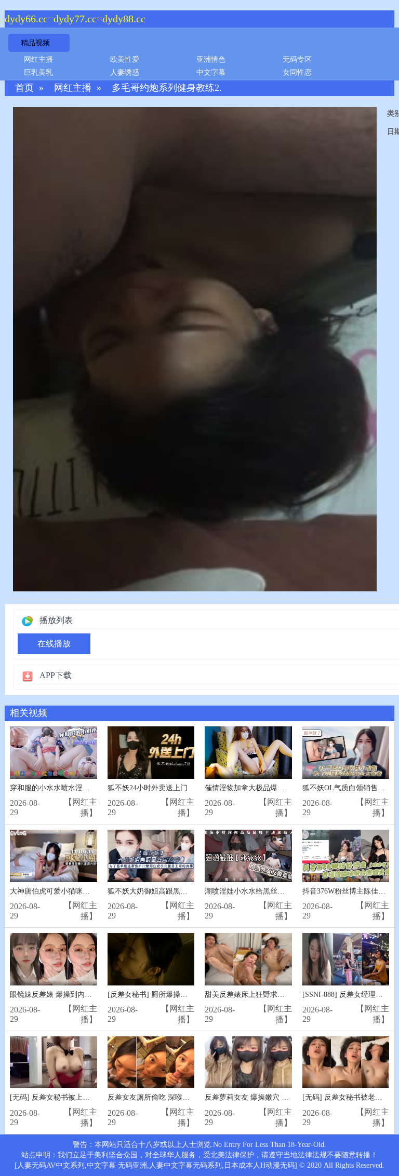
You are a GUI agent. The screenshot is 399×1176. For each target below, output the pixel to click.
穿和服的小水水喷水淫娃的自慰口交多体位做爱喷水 (93, 788)
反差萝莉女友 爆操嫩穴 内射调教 (258, 1097)
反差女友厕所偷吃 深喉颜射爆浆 (159, 1097)
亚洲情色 (210, 59)
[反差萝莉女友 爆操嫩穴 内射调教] (248, 1062)
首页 (24, 88)
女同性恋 (297, 72)
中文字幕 (210, 72)
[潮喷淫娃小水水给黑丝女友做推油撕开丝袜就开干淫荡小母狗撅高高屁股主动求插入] (248, 856)
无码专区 (297, 59)
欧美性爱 (124, 59)
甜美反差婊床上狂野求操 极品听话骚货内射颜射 (282, 994)
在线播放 (54, 643)
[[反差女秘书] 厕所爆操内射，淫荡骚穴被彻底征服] (151, 959)
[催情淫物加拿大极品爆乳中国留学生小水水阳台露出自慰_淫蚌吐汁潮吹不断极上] (248, 752)
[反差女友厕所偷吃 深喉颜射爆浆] (151, 1062)
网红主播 (38, 59)
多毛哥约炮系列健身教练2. (167, 88)
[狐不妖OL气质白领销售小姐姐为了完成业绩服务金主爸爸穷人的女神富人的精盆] (346, 752)
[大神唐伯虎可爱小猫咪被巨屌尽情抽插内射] (53, 856)
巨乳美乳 (38, 72)
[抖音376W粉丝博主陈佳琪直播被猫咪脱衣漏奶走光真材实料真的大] (346, 856)
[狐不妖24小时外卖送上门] (151, 752)
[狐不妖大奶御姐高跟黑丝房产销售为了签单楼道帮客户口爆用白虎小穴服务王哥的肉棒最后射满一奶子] (151, 856)
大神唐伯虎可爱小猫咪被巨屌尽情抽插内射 (79, 891)
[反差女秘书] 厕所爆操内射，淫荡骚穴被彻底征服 (188, 994)
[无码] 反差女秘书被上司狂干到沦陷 (68, 1097)
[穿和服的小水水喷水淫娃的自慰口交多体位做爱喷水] (53, 752)
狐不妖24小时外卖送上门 (148, 788)
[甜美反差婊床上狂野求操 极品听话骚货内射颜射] (248, 959)
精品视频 (35, 43)
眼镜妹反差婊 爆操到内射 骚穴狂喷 (66, 994)
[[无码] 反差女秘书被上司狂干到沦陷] (53, 1062)
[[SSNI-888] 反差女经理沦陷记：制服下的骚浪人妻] (346, 959)
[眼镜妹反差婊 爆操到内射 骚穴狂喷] (53, 959)
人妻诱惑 (124, 72)
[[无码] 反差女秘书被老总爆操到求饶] (346, 1062)
